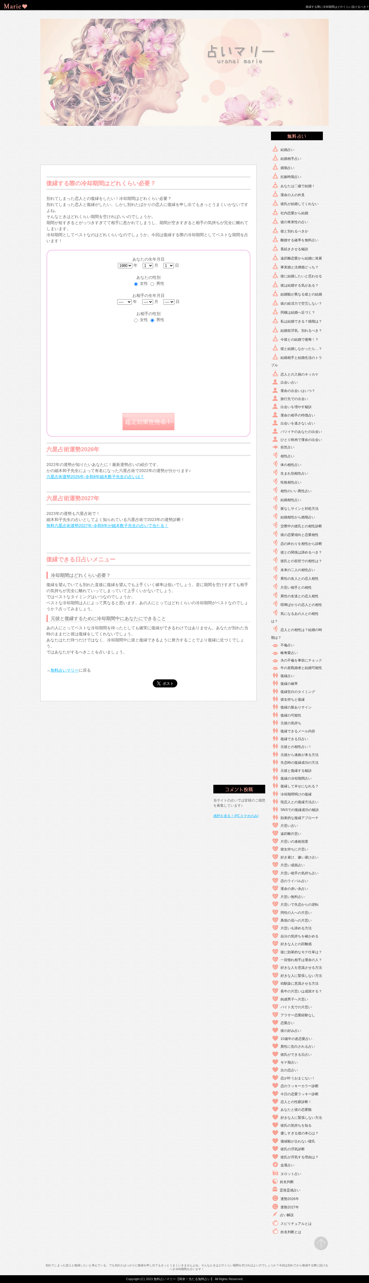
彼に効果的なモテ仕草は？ (301, 952)
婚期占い (287, 168)
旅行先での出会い (294, 399)
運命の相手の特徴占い (297, 415)
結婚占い (287, 150)
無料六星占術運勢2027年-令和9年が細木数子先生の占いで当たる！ (107, 525)
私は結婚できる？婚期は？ (301, 321)
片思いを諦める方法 (296, 928)
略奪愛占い (289, 653)
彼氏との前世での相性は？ (301, 561)
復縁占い (287, 676)
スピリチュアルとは (296, 1224)
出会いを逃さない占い (297, 423)
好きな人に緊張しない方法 (301, 976)
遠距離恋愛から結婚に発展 (301, 258)
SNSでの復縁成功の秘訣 (299, 810)
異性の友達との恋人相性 (299, 596)
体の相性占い (290, 465)
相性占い (287, 456)
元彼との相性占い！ (296, 747)
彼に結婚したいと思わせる (301, 276)
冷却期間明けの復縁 (296, 794)
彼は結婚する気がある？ (299, 285)
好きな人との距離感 (296, 944)
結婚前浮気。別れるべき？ (301, 331)
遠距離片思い (290, 834)
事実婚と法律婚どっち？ (299, 267)
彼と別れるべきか (294, 231)
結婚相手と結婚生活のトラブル (296, 361)
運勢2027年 (289, 1207)
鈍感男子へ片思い (294, 999)
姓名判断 (287, 1182)
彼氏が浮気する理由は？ (299, 1157)
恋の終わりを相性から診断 (301, 544)
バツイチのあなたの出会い (301, 432)
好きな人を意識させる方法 (301, 968)
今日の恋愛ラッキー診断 (299, 1094)
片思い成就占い (292, 865)
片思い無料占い (292, 897)
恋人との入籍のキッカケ (299, 374)
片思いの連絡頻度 (294, 841)
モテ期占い (289, 1062)
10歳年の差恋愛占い (296, 1039)
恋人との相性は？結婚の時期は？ (296, 633)
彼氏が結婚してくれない (299, 204)
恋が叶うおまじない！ (297, 1078)
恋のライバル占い (294, 881)
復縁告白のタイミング (297, 692)
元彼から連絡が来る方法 (299, 755)
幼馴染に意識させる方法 (299, 983)
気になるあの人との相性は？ (295, 617)
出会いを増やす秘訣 (296, 407)
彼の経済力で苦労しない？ (301, 304)
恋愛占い (287, 1023)
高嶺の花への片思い (296, 920)
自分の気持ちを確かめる (299, 936)
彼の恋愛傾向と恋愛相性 (299, 535)
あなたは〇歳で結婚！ (297, 186)
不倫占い (287, 645)
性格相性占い (290, 482)
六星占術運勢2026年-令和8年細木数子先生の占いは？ (95, 476)
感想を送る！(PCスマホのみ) (236, 816)
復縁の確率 (289, 684)
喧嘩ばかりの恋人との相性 (301, 605)
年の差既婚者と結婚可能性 (301, 668)
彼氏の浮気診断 (292, 1149)
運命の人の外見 (292, 195)
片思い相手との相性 (296, 587)
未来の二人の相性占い (297, 570)
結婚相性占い (290, 500)
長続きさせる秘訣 (294, 249)
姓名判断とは (290, 1232)
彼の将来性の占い (294, 222)
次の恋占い (289, 1070)
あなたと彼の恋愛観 (296, 1110)
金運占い (287, 1165)
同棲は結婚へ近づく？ (297, 312)
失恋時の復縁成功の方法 (299, 763)
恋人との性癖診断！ (296, 1102)
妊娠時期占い (290, 177)
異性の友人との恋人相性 (299, 579)
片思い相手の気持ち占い (299, 873)
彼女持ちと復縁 (292, 700)
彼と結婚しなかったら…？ (301, 349)
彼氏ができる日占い (296, 1055)
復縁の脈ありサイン (296, 707)
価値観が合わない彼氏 (297, 1141)
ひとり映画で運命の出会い (301, 440)
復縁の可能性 (290, 715)
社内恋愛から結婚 (294, 213)
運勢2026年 (289, 1199)
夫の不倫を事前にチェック (301, 660)
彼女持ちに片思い (294, 849)
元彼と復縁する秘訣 (296, 771)
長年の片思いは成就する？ (301, 991)
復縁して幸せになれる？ (299, 786)
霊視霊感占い (290, 1190)
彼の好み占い (290, 1031)
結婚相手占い (290, 159)
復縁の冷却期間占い (296, 778)
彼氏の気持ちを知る (296, 1125)
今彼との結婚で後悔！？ (299, 340)
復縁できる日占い (294, 739)
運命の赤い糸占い (294, 889)
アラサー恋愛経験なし (297, 1015)
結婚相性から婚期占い (297, 517)
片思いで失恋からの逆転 (299, 905)
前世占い (287, 447)
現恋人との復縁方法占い (299, 802)
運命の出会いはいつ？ (297, 391)
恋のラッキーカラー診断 (299, 1086)
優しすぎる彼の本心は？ (299, 1133)
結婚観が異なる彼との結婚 (301, 294)
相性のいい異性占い (296, 491)
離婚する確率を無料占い (299, 240)
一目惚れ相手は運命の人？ (301, 960)
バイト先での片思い (296, 1007)
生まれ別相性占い (294, 473)
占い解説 (287, 1215)
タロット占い (290, 1174)
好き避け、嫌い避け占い (299, 857)
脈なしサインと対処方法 (299, 509)
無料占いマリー (64, 670)
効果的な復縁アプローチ (299, 818)
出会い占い (289, 382)
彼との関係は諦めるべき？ (301, 552)
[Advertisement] (148, 146)
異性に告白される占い (297, 1047)
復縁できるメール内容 (297, 731)
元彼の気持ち (290, 723)
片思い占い (289, 826)
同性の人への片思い (296, 913)
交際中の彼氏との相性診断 (301, 526)
